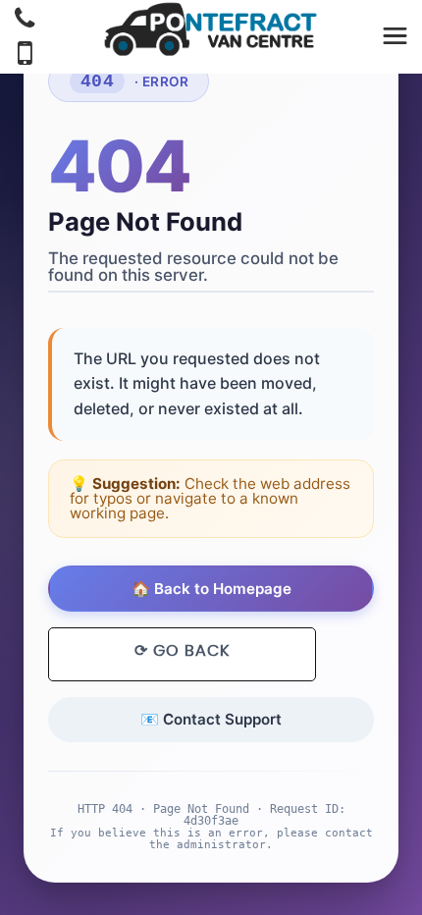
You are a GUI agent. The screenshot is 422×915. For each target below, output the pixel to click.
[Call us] (24, 21)
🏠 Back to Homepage (211, 588)
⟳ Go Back (182, 651)
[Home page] (211, 29)
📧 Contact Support (211, 719)
